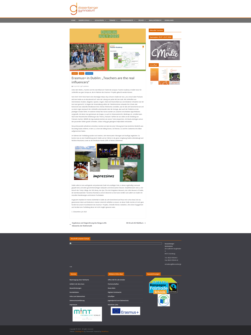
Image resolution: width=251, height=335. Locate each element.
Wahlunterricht (155, 20)
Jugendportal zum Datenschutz (118, 300)
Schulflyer (111, 296)
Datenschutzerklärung (77, 300)
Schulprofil (99, 20)
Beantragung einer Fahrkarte (79, 280)
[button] (91, 20)
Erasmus (74, 73)
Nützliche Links (113, 305)
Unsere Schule (84, 20)
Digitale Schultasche (114, 292)
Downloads (169, 20)
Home (73, 20)
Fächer (141, 20)
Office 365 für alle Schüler (116, 280)
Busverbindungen (75, 288)
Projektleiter (85, 86)
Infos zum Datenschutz (77, 296)
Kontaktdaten (74, 292)
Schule (82, 73)
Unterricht (89, 73)
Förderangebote (127, 20)
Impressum (73, 305)
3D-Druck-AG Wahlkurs (134, 223)
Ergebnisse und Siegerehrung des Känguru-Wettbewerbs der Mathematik (89, 224)
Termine (112, 20)
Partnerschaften (113, 284)
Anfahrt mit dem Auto (77, 284)
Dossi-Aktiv (111, 288)
